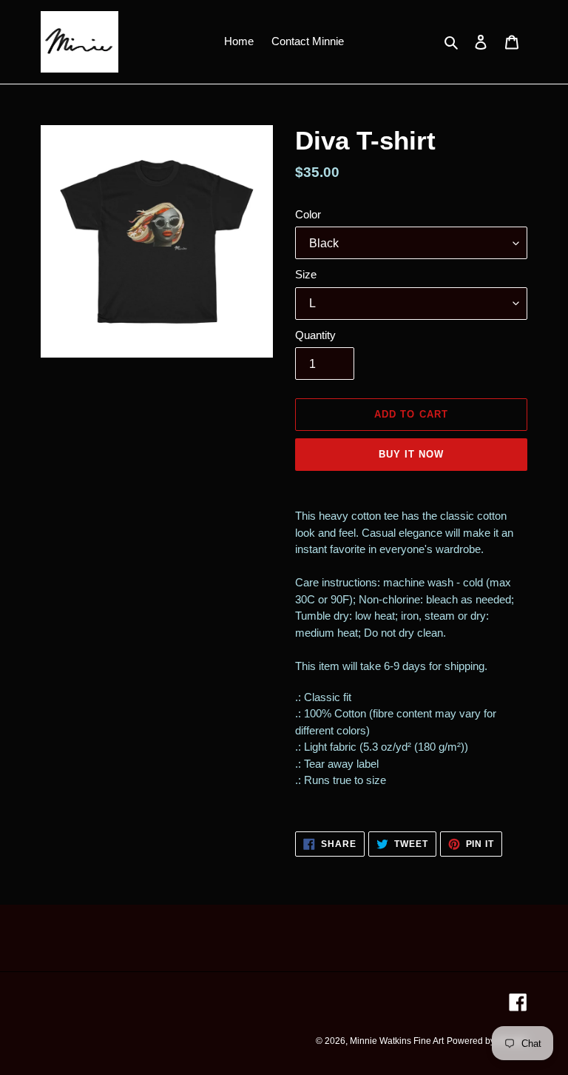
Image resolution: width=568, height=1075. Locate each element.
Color (308, 214)
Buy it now (411, 454)
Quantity (315, 335)
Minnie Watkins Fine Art (397, 1041)
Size (306, 274)
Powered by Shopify (487, 1041)
